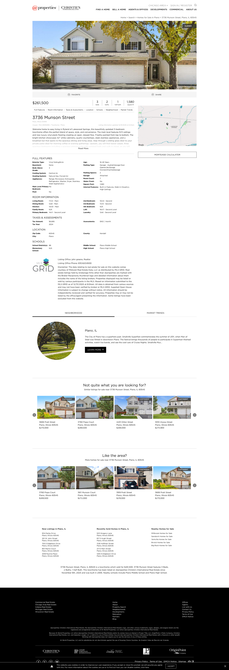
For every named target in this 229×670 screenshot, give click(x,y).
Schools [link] (99, 110)
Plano (63, 125)
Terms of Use (187, 614)
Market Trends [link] (127, 110)
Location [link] (90, 110)
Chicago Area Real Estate (45, 605)
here (147, 667)
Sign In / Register (181, 5)
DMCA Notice (187, 617)
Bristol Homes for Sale (160, 542)
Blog (114, 619)
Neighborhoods (118, 609)
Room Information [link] (55, 110)
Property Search (119, 607)
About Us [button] (191, 9)
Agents (185, 605)
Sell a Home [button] (119, 9)
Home (114, 602)
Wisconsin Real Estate (44, 612)
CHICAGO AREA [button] (157, 5)
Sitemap (182, 661)
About (115, 605)
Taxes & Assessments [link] (75, 110)
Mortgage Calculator (167, 155)
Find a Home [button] (103, 9)
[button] (167, 126)
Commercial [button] (177, 9)
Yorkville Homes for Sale (161, 539)
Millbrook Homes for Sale (161, 533)
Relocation (116, 614)
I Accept (171, 666)
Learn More (94, 350)
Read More (83, 148)
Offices (185, 602)
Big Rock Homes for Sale (161, 545)
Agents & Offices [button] (138, 9)
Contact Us (186, 609)
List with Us (187, 607)
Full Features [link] (39, 110)
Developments (159, 9)
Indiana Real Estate (43, 607)
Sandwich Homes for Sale (161, 536)
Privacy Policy (188, 612)
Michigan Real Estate (44, 609)
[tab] (73, 313)
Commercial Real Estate (45, 602)
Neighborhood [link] (112, 110)
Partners (116, 617)
